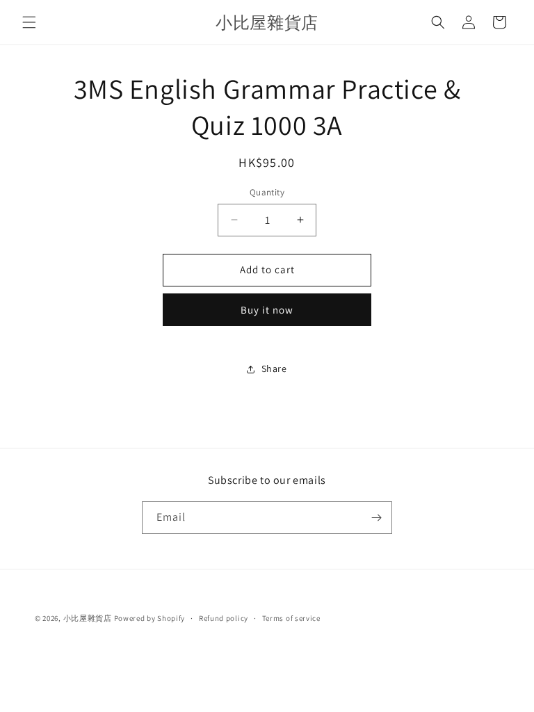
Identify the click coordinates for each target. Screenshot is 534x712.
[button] (29, 22)
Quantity (267, 192)
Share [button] (274, 368)
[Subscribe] (376, 517)
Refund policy (223, 618)
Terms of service (291, 618)
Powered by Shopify (150, 618)
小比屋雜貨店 (87, 618)
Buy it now (267, 309)
